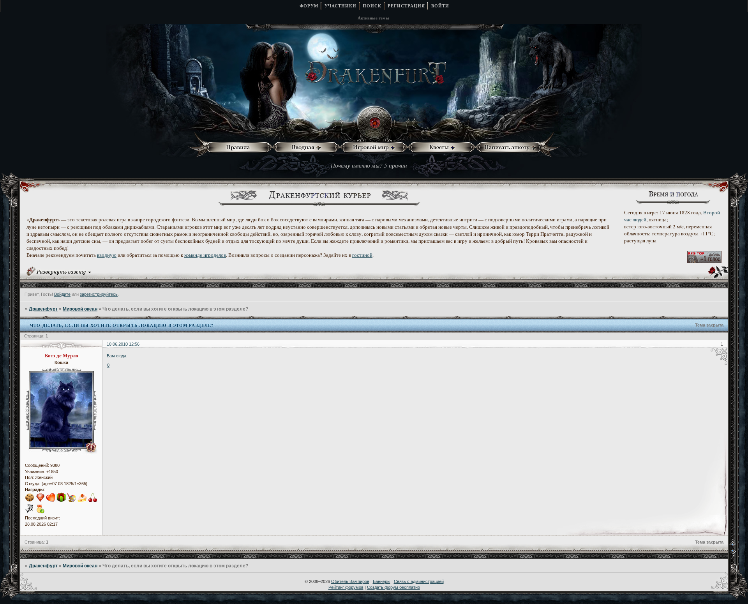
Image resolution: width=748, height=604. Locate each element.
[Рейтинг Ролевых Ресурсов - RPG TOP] (704, 261)
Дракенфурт (43, 309)
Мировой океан (80, 309)
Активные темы (373, 18)
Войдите (62, 294)
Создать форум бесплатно (393, 587)
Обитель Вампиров (350, 581)
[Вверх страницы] (738, 544)
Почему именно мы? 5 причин (369, 165)
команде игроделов (205, 254)
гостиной (362, 254)
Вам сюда (116, 355)
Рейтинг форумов (345, 587)
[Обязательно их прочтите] (239, 147)
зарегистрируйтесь (99, 294)
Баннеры (381, 581)
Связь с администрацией (419, 581)
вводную (106, 254)
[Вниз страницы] (738, 555)
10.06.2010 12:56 (123, 344)
